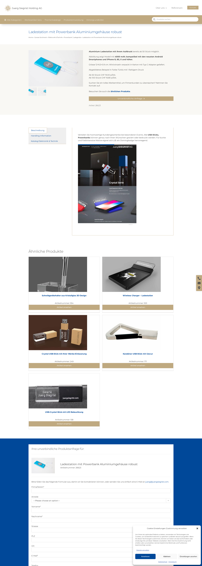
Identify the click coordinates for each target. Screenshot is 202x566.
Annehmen (145, 556)
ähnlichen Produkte (120, 91)
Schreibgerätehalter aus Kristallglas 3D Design (64, 295)
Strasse (34, 526)
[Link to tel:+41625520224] (199, 278)
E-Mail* (34, 556)
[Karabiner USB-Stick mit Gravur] (131, 316)
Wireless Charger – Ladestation (138, 295)
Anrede (34, 497)
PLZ (33, 536)
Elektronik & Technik (55, 37)
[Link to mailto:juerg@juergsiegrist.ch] (199, 283)
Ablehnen (166, 556)
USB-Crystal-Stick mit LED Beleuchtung (64, 412)
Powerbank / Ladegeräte (72, 37)
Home (31, 37)
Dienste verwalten (142, 550)
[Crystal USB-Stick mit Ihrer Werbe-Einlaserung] (58, 316)
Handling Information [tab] (41, 136)
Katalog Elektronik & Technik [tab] (44, 141)
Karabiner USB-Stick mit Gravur (138, 354)
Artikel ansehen (64, 307)
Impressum (172, 562)
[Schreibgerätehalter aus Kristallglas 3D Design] (58, 258)
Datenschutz (162, 562)
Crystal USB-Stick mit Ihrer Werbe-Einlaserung (64, 354)
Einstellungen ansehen (188, 556)
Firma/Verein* (37, 487)
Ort (32, 546)
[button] (197, 528)
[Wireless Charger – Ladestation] (131, 258)
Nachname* (37, 516)
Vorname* (36, 507)
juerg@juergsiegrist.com (157, 482)
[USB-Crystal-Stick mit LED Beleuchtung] (58, 375)
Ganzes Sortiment (40, 37)
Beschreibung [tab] (37, 130)
